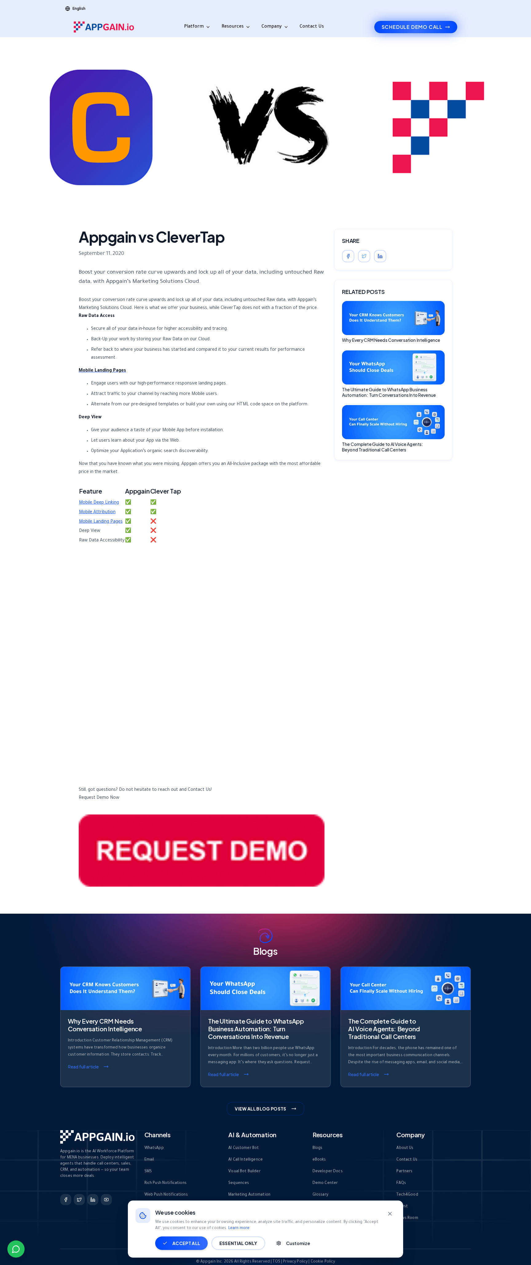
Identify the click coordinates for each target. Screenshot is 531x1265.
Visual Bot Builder (244, 1171)
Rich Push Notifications (165, 1183)
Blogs (318, 1148)
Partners (404, 1171)
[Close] (389, 1213)
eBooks (319, 1160)
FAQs (401, 1183)
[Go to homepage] (104, 27)
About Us (404, 1148)
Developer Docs (328, 1171)
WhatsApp (154, 1148)
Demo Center (325, 1183)
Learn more (239, 1228)
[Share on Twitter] (364, 256)
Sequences (238, 1183)
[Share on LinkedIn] (380, 256)
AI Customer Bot (243, 1148)
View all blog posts (260, 1108)
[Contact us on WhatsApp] (16, 1249)
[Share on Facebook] (348, 256)
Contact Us (312, 27)
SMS (148, 1171)
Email (149, 1160)
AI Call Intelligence (245, 1160)
